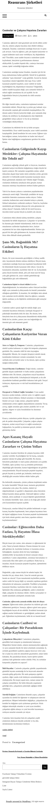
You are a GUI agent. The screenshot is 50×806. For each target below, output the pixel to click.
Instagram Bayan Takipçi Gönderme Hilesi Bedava (22, 782)
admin (35, 36)
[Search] (45, 15)
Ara (3, 763)
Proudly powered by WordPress (18, 801)
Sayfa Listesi (7, 789)
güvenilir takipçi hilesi (10, 778)
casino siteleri (7, 730)
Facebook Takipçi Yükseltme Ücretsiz (17, 774)
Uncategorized (8, 36)
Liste (4, 786)
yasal (4, 735)
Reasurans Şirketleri (25, 2)
